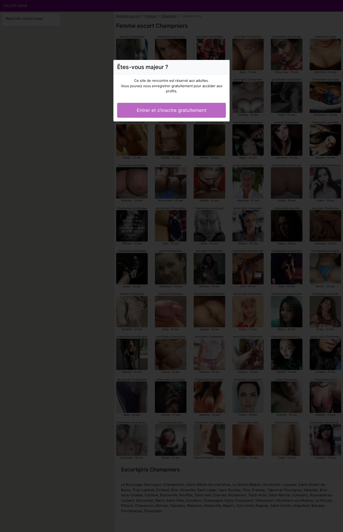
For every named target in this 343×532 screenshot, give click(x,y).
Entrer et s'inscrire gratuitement (171, 110)
